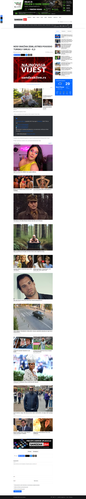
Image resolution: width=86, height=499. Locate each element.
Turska (30, 451)
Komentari (69, 31)
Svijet (42, 17)
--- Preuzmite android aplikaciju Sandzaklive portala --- (33, 84)
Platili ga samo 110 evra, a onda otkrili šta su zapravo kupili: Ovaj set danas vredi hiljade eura (66, 68)
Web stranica (36, 480)
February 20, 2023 (31, 134)
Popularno (63, 31)
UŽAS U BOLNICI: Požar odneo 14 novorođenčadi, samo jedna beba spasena (67, 36)
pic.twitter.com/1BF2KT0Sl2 (27, 131)
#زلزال (23, 121)
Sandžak (29, 17)
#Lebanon (40, 121)
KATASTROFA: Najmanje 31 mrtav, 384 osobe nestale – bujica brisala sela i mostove (67, 63)
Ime (14, 476)
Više (60, 17)
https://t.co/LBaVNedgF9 (22, 124)
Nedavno (57, 31)
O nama (67, 497)
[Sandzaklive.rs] (20, 19)
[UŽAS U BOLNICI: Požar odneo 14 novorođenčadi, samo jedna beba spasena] (57, 36)
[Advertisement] (33, 37)
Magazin (50, 17)
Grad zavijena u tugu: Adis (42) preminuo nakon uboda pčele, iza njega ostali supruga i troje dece (66, 40)
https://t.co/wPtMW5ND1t (22, 127)
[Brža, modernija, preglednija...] (33, 443)
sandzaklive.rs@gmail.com (61, 497)
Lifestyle (55, 17)
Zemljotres (36, 451)
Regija (38, 17)
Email (14, 480)
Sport (45, 17)
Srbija (34, 17)
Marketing (70, 497)
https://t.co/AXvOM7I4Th (22, 126)
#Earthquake (19, 121)
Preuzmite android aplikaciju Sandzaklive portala (33, 438)
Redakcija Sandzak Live (17, 52)
